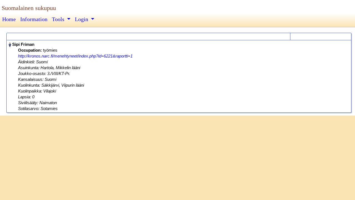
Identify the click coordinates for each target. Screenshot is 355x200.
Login (82, 19)
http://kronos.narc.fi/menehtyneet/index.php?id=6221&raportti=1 (75, 56)
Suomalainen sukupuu (29, 7)
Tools (59, 19)
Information (33, 19)
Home (9, 19)
